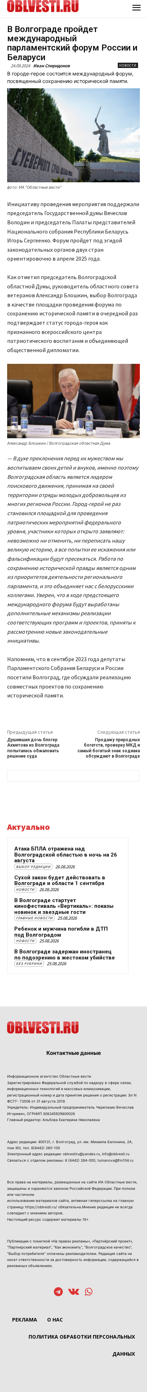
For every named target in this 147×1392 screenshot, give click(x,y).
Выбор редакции (33, 866)
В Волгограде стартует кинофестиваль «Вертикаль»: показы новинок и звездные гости (63, 906)
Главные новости (34, 918)
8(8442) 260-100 (45, 1148)
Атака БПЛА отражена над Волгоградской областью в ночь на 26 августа (65, 855)
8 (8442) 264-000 (80, 1160)
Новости (128, 65)
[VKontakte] (74, 1292)
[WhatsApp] (89, 1292)
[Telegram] (58, 1292)
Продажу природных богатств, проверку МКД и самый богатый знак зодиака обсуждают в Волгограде (108, 748)
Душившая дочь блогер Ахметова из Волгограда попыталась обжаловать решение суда (33, 748)
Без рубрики (29, 963)
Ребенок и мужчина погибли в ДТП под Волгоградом (61, 932)
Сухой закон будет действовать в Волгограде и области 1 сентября (59, 880)
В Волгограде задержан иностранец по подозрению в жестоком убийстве (64, 954)
